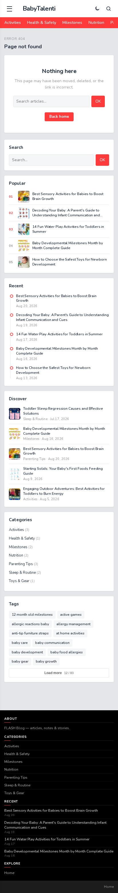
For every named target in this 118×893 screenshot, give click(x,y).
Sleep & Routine (25, 572)
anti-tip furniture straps (30, 633)
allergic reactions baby (30, 624)
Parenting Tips (23, 564)
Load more (59, 673)
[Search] (108, 8)
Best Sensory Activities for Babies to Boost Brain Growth (51, 810)
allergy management (73, 624)
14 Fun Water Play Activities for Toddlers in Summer (46, 839)
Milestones (72, 22)
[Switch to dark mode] (97, 8)
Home (9, 872)
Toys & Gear (22, 581)
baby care (20, 642)
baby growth (46, 661)
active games (71, 614)
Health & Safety (41, 22)
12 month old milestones (32, 614)
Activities (12, 22)
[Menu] (9, 8)
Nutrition (96, 22)
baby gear (20, 661)
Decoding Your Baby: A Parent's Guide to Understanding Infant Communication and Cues (55, 825)
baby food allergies (66, 652)
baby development (27, 652)
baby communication (52, 642)
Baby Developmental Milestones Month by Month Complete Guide (58, 851)
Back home (59, 116)
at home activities (70, 633)
